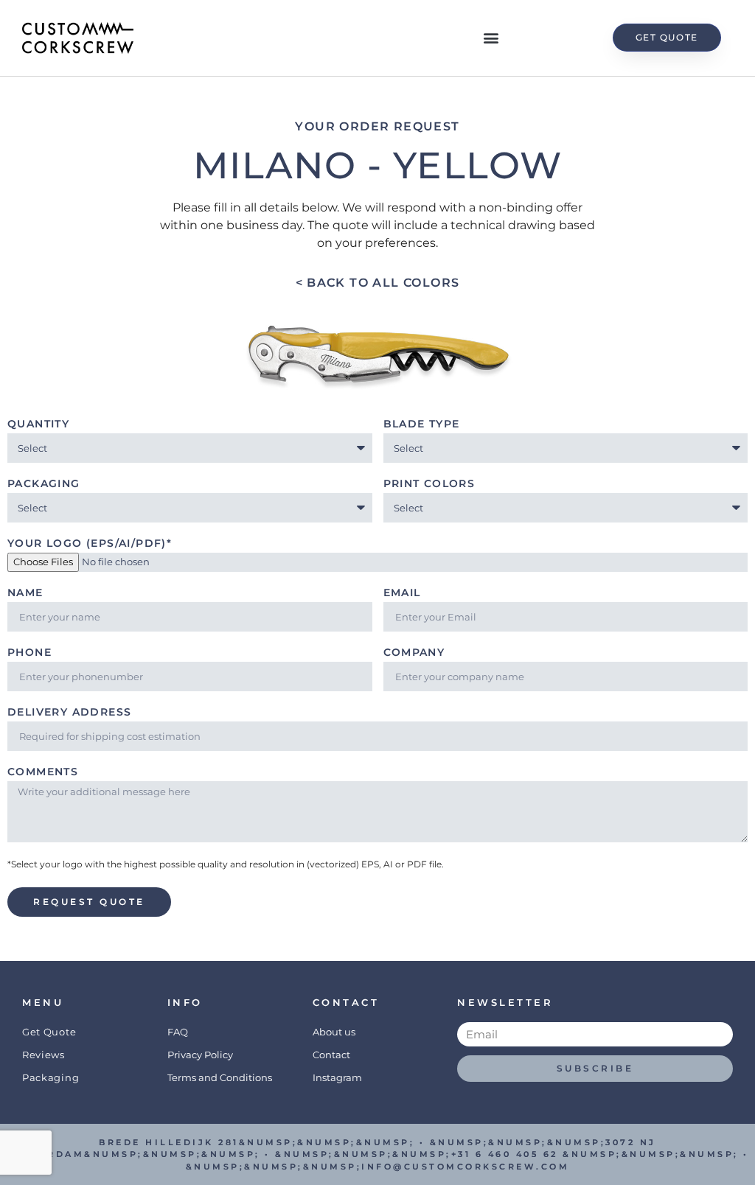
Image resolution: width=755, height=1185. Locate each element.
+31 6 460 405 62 (504, 1154)
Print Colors (429, 484)
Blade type (421, 424)
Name (25, 593)
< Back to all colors (378, 283)
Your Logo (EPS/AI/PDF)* (89, 544)
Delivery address (69, 713)
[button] (491, 38)
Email (402, 593)
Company (414, 653)
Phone (29, 653)
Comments (42, 772)
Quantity (38, 424)
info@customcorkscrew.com (465, 1166)
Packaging (43, 484)
